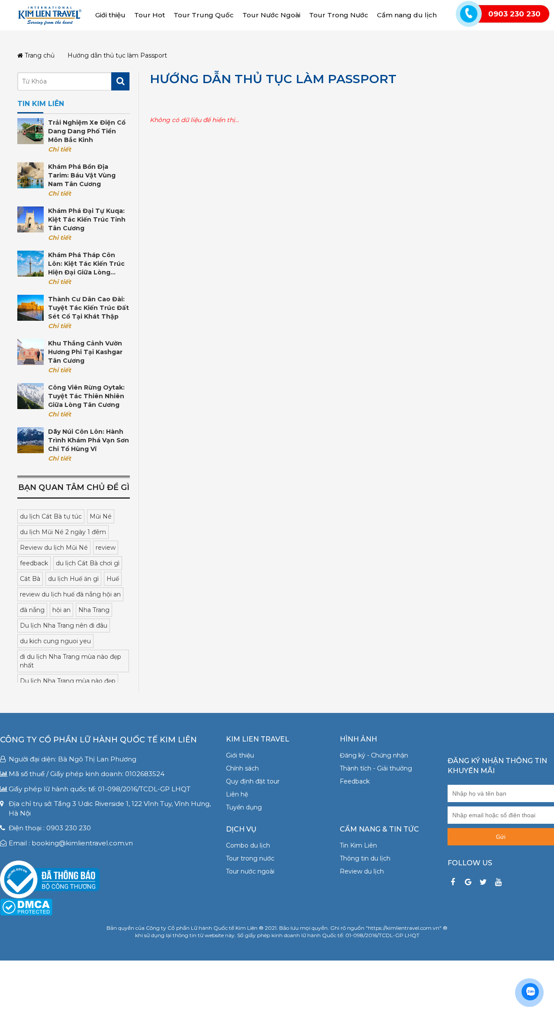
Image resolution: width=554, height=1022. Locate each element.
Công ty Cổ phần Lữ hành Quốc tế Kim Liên (98, 740)
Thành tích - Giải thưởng (376, 768)
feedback (34, 563)
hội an (61, 610)
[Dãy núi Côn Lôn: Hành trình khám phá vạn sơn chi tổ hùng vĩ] (30, 440)
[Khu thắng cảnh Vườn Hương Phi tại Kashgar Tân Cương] (30, 352)
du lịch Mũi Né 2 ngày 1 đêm (63, 532)
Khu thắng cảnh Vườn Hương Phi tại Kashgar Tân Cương (85, 351)
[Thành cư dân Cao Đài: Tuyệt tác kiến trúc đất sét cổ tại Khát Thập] (30, 308)
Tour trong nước (250, 858)
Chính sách (242, 768)
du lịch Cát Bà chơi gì (87, 563)
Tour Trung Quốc (204, 15)
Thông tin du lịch (365, 858)
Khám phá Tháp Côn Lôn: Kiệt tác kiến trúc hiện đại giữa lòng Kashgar (86, 264)
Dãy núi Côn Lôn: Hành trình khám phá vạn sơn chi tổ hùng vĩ (88, 440)
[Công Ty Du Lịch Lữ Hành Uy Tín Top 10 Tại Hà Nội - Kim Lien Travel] (49, 15)
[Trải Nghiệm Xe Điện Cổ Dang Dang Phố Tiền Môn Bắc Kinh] (30, 131)
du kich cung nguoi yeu (55, 641)
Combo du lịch (248, 845)
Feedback (355, 781)
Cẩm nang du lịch (407, 15)
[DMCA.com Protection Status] (26, 906)
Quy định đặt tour (253, 781)
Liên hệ (237, 794)
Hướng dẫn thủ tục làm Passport (273, 78)
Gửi (501, 837)
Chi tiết (59, 149)
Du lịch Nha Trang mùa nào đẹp (68, 681)
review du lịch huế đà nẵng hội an (70, 594)
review (106, 547)
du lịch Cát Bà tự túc (51, 516)
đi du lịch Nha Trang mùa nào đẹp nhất (70, 661)
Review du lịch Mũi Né (54, 547)
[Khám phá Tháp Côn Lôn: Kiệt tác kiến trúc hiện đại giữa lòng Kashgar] (30, 264)
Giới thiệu (110, 15)
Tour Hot (149, 15)
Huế (112, 579)
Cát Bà (30, 579)
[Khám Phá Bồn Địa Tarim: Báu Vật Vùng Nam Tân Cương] (30, 175)
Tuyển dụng (244, 807)
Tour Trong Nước (338, 15)
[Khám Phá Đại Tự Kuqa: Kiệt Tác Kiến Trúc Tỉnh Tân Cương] (30, 219)
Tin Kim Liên (358, 845)
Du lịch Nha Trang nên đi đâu (63, 625)
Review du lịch (362, 871)
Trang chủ (39, 55)
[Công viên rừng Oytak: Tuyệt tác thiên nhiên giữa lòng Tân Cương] (30, 396)
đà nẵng (32, 610)
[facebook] (453, 882)
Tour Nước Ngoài (271, 15)
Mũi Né (101, 516)
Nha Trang (94, 610)
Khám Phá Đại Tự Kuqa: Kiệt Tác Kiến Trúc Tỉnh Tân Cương (87, 219)
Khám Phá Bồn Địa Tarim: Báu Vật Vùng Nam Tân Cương (82, 175)
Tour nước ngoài (250, 871)
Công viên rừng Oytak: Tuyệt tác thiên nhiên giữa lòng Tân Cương (86, 396)
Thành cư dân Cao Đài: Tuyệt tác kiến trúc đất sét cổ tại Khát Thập (88, 307)
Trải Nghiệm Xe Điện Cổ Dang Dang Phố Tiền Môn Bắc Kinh (87, 131)
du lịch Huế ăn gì (73, 579)
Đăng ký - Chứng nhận (374, 755)
